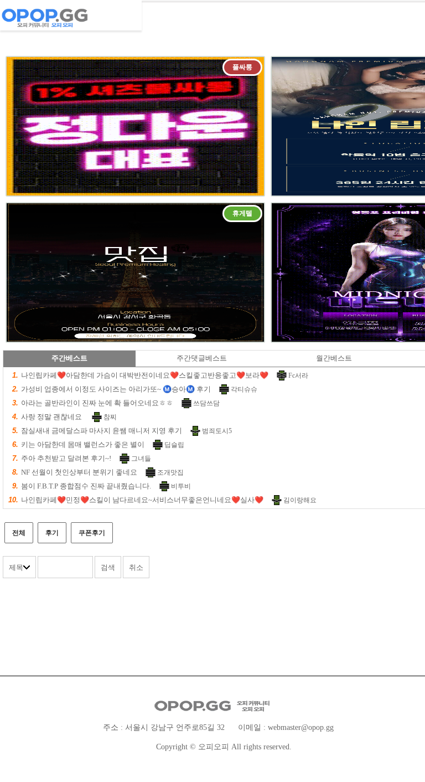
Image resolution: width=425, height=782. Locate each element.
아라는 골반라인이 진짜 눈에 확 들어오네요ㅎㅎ (97, 403)
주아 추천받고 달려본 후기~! (66, 458)
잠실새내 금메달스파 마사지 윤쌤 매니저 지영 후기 (101, 430)
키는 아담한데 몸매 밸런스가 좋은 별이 (82, 444)
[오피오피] (71, 14)
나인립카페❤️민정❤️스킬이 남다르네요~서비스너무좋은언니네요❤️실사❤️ (142, 500)
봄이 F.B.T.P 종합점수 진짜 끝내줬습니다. (86, 486)
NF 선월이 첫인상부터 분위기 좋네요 (79, 472)
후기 (52, 533)
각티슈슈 (244, 389)
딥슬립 (174, 445)
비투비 (181, 486)
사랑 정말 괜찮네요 (52, 417)
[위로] (404, 750)
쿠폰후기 (92, 533)
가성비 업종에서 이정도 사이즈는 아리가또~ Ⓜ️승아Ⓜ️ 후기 (116, 389)
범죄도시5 (217, 431)
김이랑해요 (300, 500)
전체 (18, 533)
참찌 (110, 417)
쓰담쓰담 (206, 403)
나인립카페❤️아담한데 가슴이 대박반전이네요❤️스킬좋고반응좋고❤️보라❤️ (144, 375)
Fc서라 (298, 375)
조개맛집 (170, 472)
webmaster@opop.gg (301, 727)
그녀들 (141, 458)
